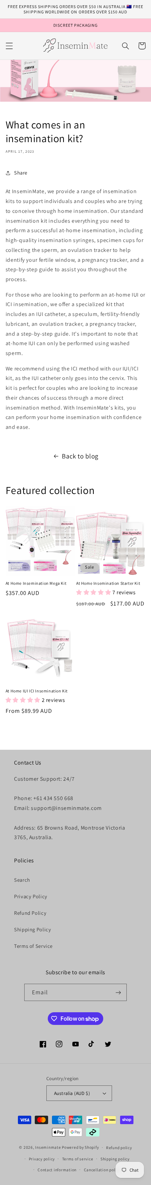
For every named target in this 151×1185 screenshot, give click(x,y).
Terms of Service (33, 946)
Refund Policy (30, 913)
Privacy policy (42, 1158)
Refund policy (119, 1147)
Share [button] (20, 172)
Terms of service (77, 1158)
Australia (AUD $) (72, 1093)
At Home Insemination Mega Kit (36, 583)
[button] (9, 46)
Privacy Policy (30, 896)
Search (22, 879)
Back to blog (80, 456)
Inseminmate (48, 1147)
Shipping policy (115, 1158)
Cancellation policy (102, 1169)
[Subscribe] (118, 992)
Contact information (57, 1169)
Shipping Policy (32, 929)
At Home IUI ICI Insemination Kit (37, 690)
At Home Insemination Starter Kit (108, 583)
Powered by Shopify (80, 1147)
